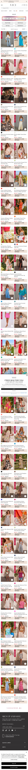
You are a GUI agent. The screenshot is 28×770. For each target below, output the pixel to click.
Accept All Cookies (14, 767)
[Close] (26, 752)
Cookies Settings (14, 759)
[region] (14, 760)
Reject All (14, 763)
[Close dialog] (27, 375)
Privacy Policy (21, 756)
